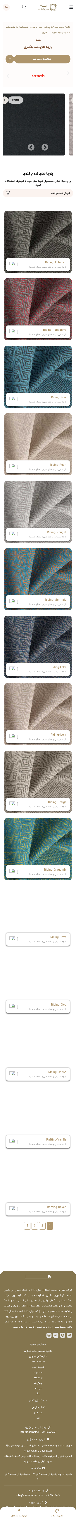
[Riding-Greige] (38, 782)
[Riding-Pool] (38, 377)
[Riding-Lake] (38, 647)
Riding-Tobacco (55, 262)
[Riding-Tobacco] (38, 242)
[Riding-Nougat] (38, 512)
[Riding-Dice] (38, 984)
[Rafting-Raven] (38, 1187)
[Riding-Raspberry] (38, 309)
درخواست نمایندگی (19, 1516)
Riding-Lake (58, 667)
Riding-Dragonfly (55, 870)
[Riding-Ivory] (38, 714)
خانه (68, 27)
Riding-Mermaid (55, 600)
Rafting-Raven (56, 1207)
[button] (8, 76)
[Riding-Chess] (38, 1052)
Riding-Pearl (58, 465)
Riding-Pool (58, 397)
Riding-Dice (58, 1005)
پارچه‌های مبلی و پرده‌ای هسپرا (37, 27)
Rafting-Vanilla (56, 1140)
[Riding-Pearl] (38, 444)
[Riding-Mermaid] (38, 579)
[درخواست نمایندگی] (19, 1511)
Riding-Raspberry (54, 330)
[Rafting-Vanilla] (38, 1119)
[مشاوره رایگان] (57, 1511)
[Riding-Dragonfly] (38, 849)
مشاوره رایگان (57, 1516)
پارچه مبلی (59, 27)
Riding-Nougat (56, 532)
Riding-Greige (57, 802)
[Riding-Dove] (38, 917)
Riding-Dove (58, 937)
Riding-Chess (57, 1072)
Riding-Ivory (58, 735)
